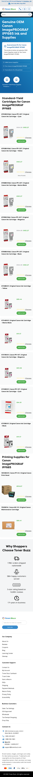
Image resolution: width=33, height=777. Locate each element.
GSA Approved (7, 711)
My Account (6, 670)
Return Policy (6, 691)
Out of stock (21, 175)
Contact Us (5, 667)
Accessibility (6, 697)
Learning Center (7, 653)
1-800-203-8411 (10, 736)
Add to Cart (21, 141)
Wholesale (5, 714)
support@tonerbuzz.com (13, 747)
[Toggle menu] (29, 9)
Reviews (4, 644)
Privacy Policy (6, 694)
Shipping (5, 685)
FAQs (3, 682)
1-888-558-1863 (10, 739)
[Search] (29, 14)
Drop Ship (5, 720)
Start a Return (6, 679)
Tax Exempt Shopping (9, 717)
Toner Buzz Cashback (9, 673)
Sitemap (4, 656)
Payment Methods (8, 688)
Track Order (6, 676)
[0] (24, 9)
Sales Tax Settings (8, 708)
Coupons (5, 647)
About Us (5, 641)
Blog (3, 650)
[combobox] (16, 15)
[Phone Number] (20, 9)
